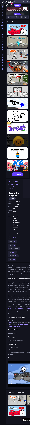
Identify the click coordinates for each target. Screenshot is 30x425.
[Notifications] (11, 5)
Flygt (16, 184)
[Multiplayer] (2, 22)
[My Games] (7, 5)
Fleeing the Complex (11, 188)
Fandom (14, 237)
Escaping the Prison (14, 308)
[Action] (2, 29)
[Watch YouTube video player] (26, 374)
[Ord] (2, 49)
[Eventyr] (2, 37)
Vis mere (18, 174)
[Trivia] (2, 65)
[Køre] (2, 44)
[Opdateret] (2, 17)
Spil (9, 181)
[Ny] (2, 12)
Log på (17, 5)
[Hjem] (2, 7)
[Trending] (2, 15)
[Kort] (2, 47)
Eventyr (14, 181)
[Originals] (2, 20)
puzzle (10, 322)
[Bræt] (2, 34)
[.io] (2, 39)
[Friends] (2, 5)
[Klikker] (2, 42)
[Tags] (2, 69)
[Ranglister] (2, 25)
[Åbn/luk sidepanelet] (3, 2)
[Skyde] (2, 55)
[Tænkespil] (2, 62)
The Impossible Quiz (14, 326)
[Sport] (2, 57)
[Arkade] (2, 31)
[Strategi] (2, 60)
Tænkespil (11, 184)
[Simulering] (2, 52)
